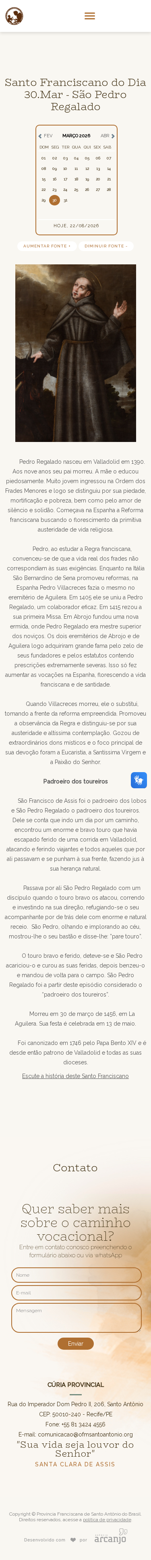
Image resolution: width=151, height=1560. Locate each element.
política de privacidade (107, 1519)
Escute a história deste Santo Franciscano (75, 1076)
